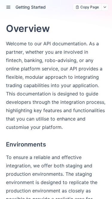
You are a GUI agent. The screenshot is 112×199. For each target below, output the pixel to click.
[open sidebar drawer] (8, 7)
